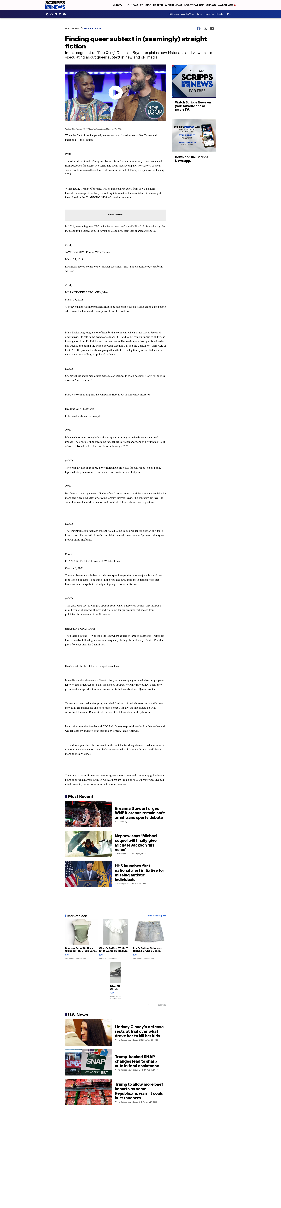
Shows (211, 5)
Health (158, 5)
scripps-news (56, 14)
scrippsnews (48, 14)
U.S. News (132, 5)
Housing (220, 14)
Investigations (194, 5)
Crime (199, 14)
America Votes (187, 14)
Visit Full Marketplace (156, 916)
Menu (116, 5)
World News (173, 5)
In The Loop (92, 28)
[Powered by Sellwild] (162, 1005)
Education (209, 14)
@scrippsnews (65, 14)
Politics (145, 5)
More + (230, 14)
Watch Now (226, 5)
